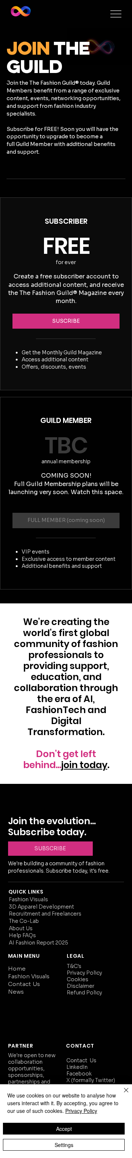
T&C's (74, 966)
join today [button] (84, 765)
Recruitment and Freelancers (45, 913)
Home (17, 968)
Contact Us (24, 983)
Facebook (79, 1073)
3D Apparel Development (41, 906)
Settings (64, 1144)
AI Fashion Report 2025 (38, 942)
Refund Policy (85, 992)
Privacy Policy (84, 972)
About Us (21, 928)
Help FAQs (22, 935)
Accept (64, 1128)
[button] (66, 321)
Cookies (77, 979)
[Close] (122, 1094)
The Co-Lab (24, 921)
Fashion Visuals (28, 899)
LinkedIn (77, 1067)
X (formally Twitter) (91, 1080)
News (16, 991)
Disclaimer (80, 986)
